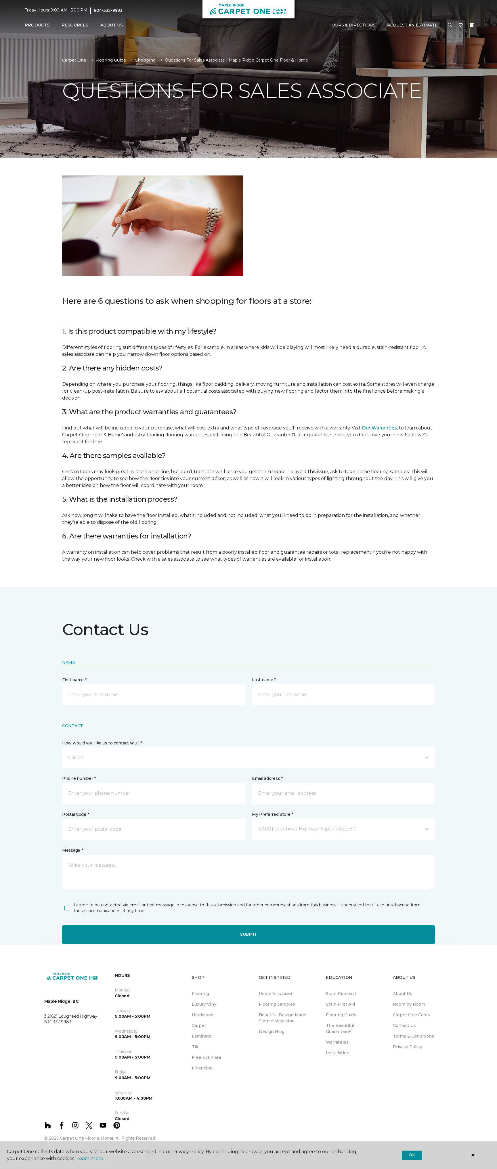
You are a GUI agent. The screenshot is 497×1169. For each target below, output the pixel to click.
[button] (449, 25)
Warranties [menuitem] (337, 1042)
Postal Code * (75, 814)
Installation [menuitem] (337, 1052)
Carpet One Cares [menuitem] (411, 1014)
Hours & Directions (352, 25)
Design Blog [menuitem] (271, 1031)
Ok (412, 1154)
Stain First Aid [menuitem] (340, 1004)
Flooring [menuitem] (200, 993)
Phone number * (79, 778)
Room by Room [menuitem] (409, 1004)
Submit (248, 934)
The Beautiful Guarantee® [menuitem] (340, 1028)
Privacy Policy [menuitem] (407, 1046)
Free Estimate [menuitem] (206, 1057)
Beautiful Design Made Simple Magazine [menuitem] (282, 1017)
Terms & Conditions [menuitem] (413, 1036)
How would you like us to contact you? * (102, 743)
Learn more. (90, 1158)
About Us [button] (111, 25)
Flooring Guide (110, 60)
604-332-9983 (108, 10)
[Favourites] (460, 25)
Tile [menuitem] (196, 1046)
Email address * (267, 778)
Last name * (264, 680)
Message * (72, 850)
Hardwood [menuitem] (202, 1014)
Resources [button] (75, 25)
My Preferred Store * (272, 814)
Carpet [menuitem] (199, 1025)
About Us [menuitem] (402, 993)
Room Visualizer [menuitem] (276, 993)
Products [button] (37, 25)
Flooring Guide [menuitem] (341, 1014)
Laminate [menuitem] (201, 1036)
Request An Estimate (412, 25)
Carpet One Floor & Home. (87, 1138)
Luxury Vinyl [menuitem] (204, 1004)
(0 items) (472, 25)
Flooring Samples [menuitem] (277, 1004)
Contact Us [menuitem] (404, 1025)
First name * (74, 680)
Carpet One (74, 60)
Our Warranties (379, 428)
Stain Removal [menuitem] (341, 993)
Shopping (145, 60)
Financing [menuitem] (202, 1068)
